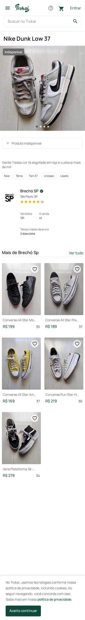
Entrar (75, 8)
